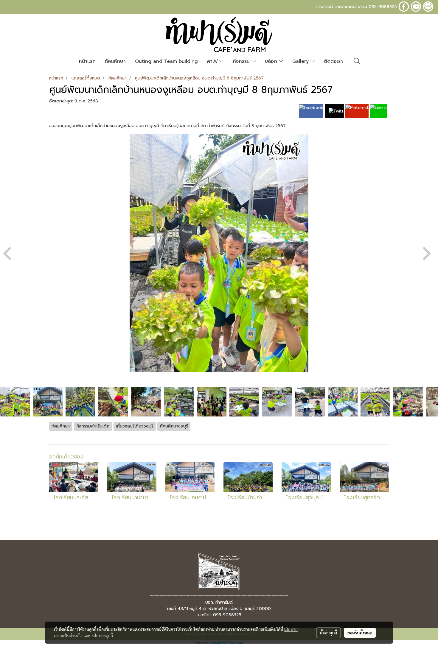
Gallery (301, 61)
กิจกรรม (242, 61)
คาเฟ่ (213, 61)
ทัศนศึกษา (115, 61)
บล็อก (272, 61)
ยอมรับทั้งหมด (359, 632)
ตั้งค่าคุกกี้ (328, 632)
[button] (357, 61)
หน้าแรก (87, 61)
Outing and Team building (166, 61)
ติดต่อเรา (333, 61)
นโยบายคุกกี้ (102, 635)
